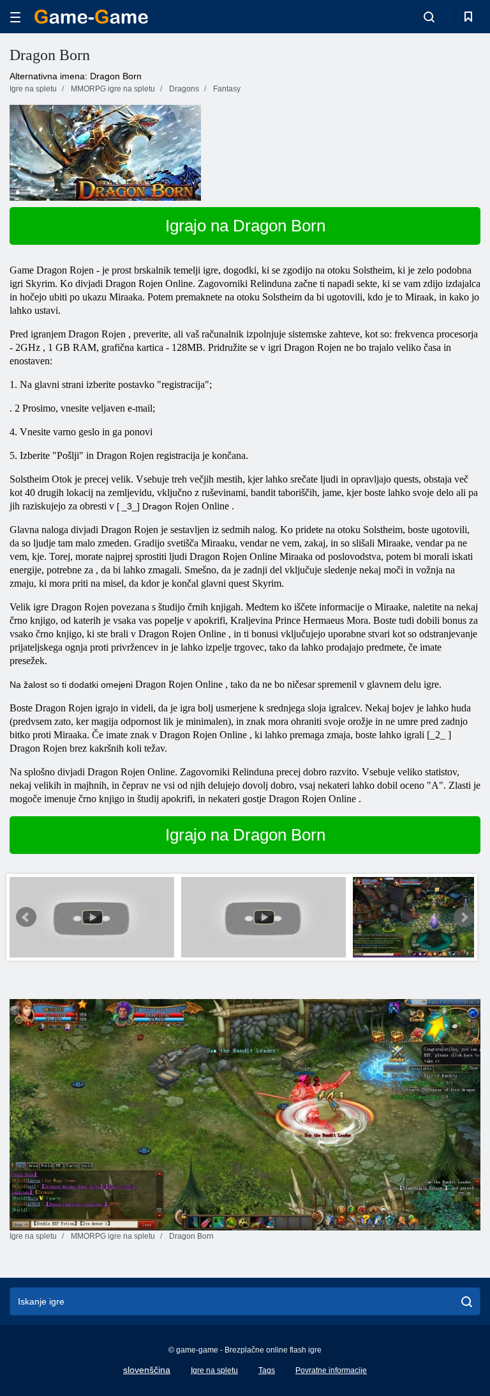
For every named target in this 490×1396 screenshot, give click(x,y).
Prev (26, 917)
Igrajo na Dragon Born (245, 225)
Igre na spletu (214, 1370)
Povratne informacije (331, 1370)
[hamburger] (15, 17)
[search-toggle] (429, 16)
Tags (266, 1370)
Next (464, 917)
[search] (466, 1301)
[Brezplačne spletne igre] (91, 17)
